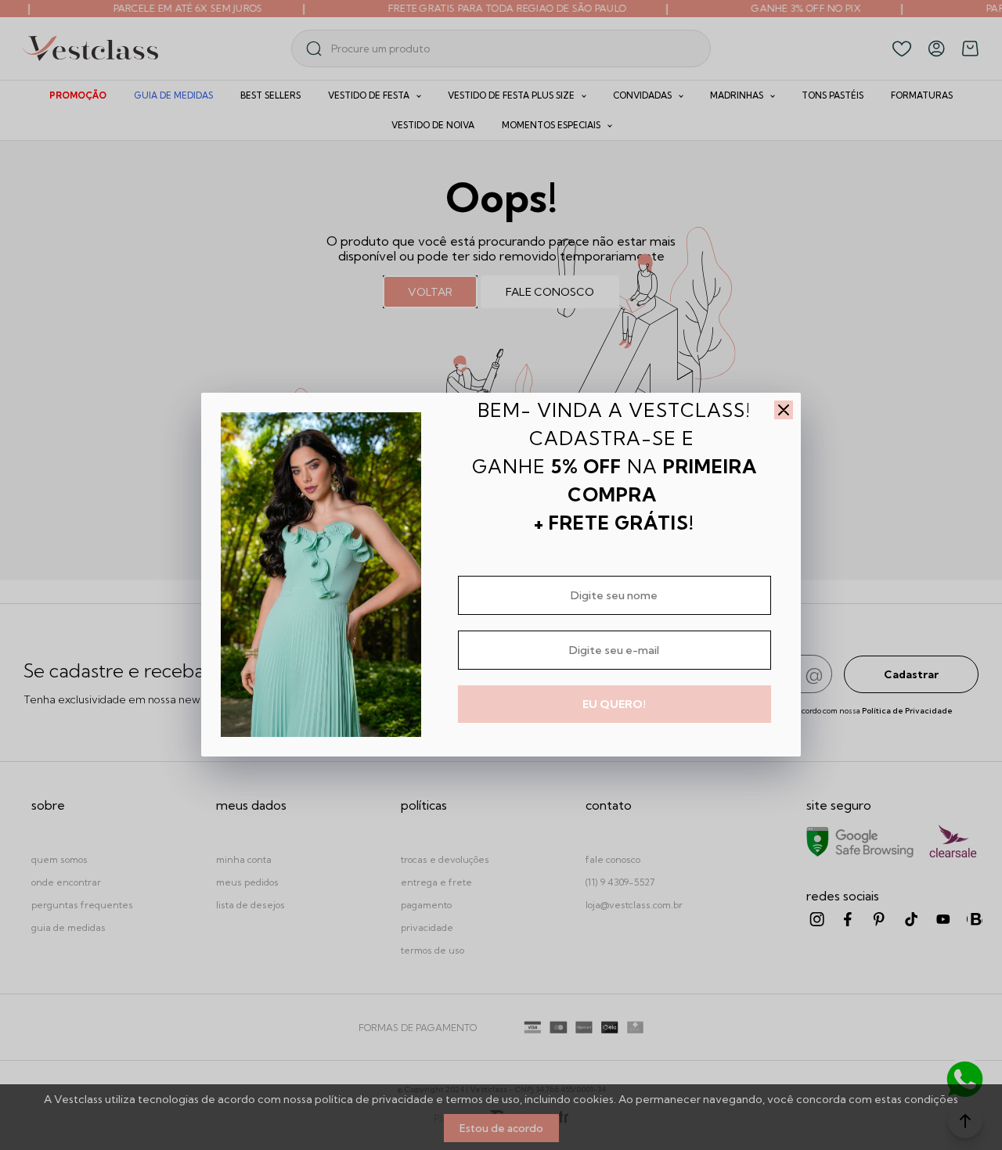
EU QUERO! (614, 704)
